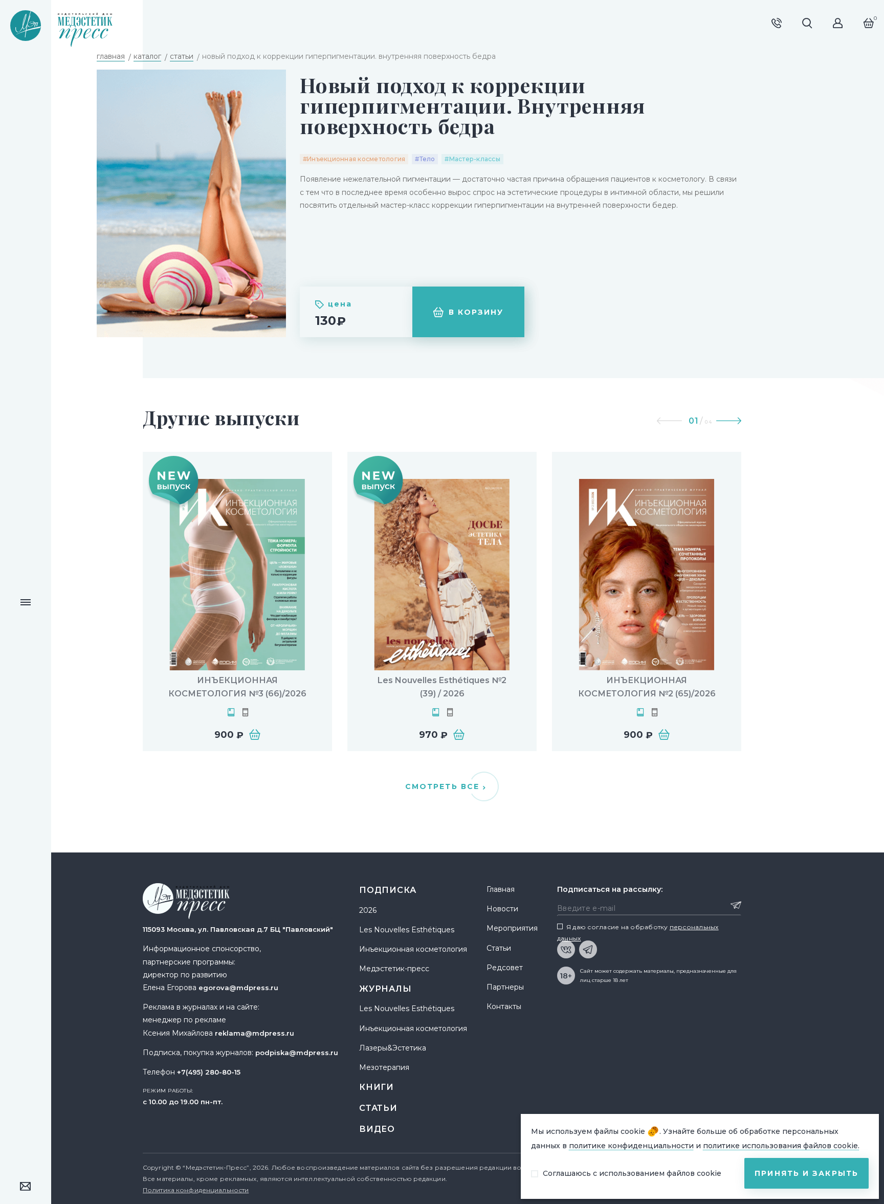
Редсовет (505, 967)
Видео (377, 1129)
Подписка (387, 890)
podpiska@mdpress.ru (296, 1052)
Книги (376, 1087)
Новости (502, 908)
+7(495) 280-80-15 (208, 1072)
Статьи (378, 1108)
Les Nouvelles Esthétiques (406, 929)
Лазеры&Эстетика (392, 1048)
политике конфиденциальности (631, 1145)
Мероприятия (512, 928)
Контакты (504, 1006)
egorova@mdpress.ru (238, 987)
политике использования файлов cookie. (781, 1145)
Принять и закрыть (806, 1173)
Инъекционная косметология (413, 949)
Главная (501, 889)
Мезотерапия (384, 1067)
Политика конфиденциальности (196, 1190)
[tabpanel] (237, 601)
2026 (368, 910)
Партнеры (505, 987)
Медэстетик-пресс (394, 968)
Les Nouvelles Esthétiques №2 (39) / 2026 (442, 686)
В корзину (476, 312)
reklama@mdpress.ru (254, 1033)
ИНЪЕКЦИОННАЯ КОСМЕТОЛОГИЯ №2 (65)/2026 (647, 686)
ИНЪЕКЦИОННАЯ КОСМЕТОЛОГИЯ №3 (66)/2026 (237, 686)
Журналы (385, 989)
